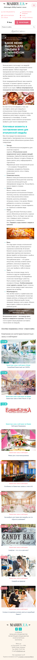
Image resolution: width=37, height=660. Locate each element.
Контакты (18, 640)
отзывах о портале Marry (26, 656)
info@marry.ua (20, 651)
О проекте (18, 632)
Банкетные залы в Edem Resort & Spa (18, 398)
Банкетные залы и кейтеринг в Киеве (18, 365)
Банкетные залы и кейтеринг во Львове (18, 396)
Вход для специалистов (18, 634)
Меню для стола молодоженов (18, 455)
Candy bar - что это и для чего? (18, 550)
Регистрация (23, 22)
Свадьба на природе (18, 581)
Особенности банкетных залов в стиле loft (18, 486)
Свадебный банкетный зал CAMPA (18, 367)
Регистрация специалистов (18, 636)
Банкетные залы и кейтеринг (18, 452)
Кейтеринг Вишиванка (18, 426)
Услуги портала (18, 638)
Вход (10, 22)
